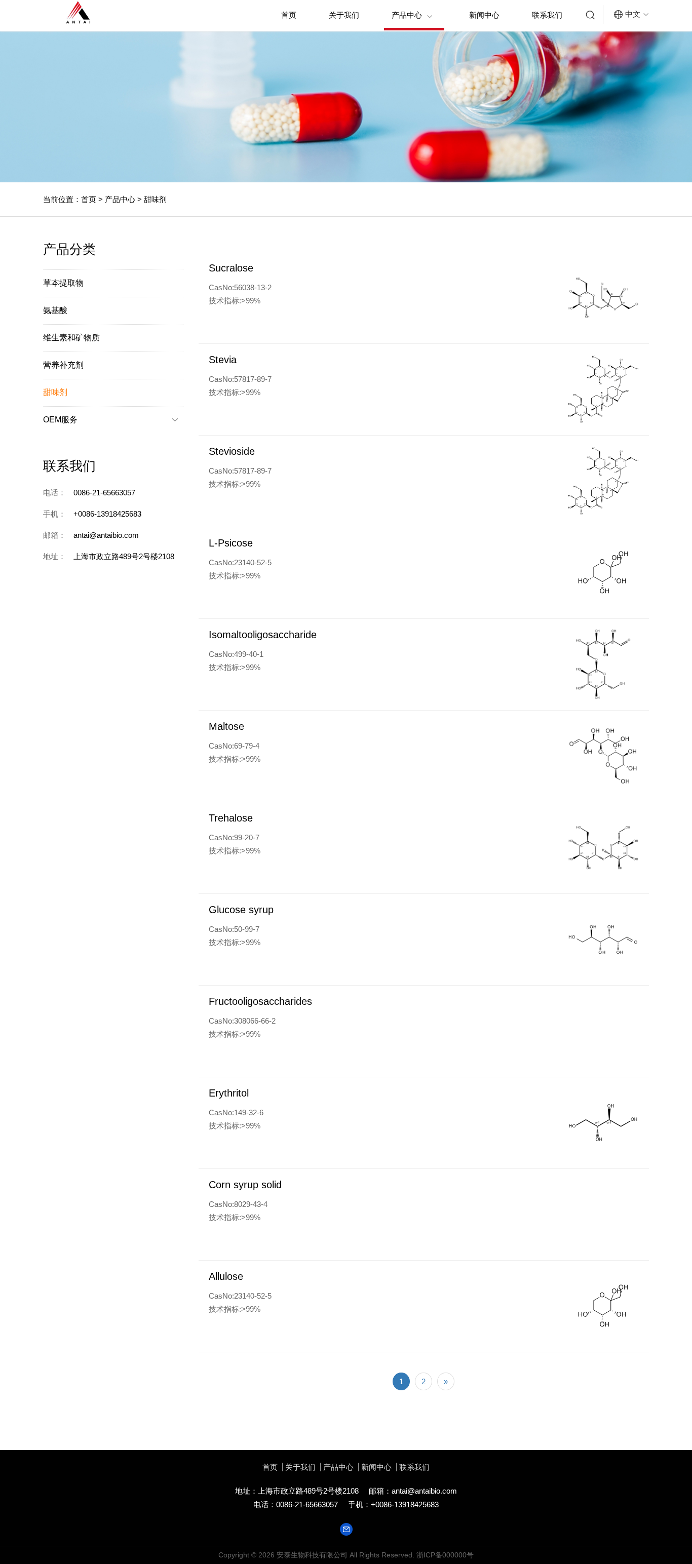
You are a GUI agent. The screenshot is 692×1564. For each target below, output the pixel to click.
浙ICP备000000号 (445, 1555)
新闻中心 (484, 15)
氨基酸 (55, 310)
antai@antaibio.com (424, 1491)
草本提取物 (63, 283)
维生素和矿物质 (71, 337)
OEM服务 (110, 419)
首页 (288, 15)
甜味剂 (154, 199)
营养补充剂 (63, 365)
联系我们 (547, 15)
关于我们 (344, 15)
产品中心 (412, 15)
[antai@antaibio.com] (346, 1528)
